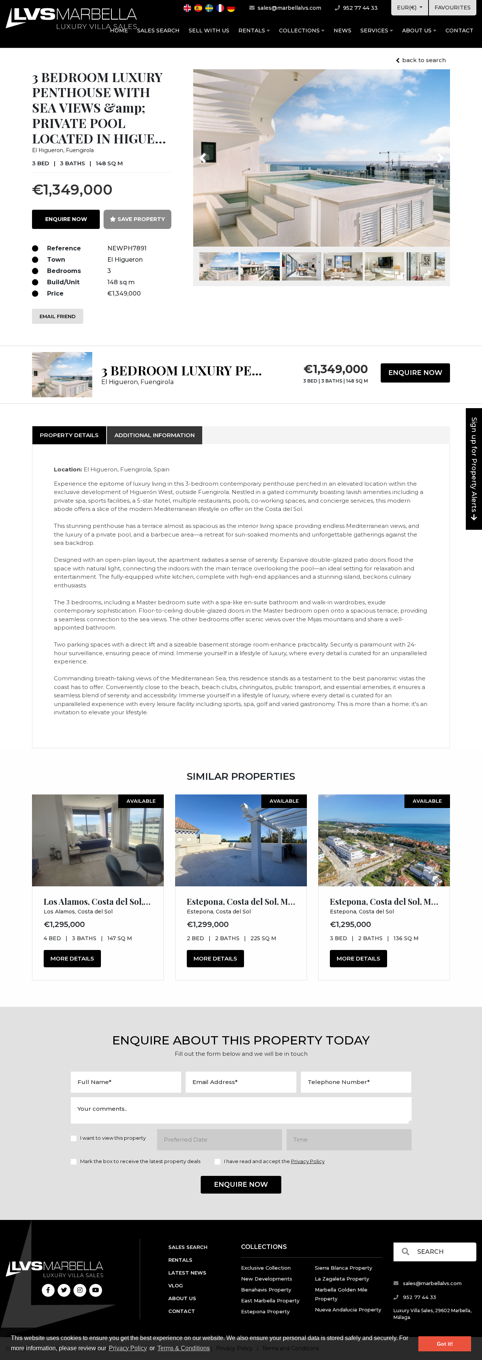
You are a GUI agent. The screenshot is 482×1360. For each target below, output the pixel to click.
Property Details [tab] (69, 435)
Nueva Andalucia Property (348, 1310)
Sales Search (158, 30)
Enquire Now (415, 373)
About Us (417, 30)
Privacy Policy (128, 1348)
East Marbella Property (270, 1300)
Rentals (252, 30)
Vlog (175, 1285)
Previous (216, 153)
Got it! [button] (445, 1344)
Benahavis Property (266, 1290)
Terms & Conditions (183, 1348)
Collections (300, 30)
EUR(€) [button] (407, 7)
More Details (72, 958)
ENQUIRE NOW (66, 219)
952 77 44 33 (360, 8)
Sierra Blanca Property (343, 1268)
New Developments (266, 1279)
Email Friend (58, 316)
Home (119, 30)
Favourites (453, 7)
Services (375, 30)
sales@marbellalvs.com (288, 8)
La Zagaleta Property (342, 1279)
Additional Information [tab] (154, 435)
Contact (459, 30)
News (342, 30)
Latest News (187, 1273)
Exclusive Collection (266, 1268)
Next (431, 153)
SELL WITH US (209, 30)
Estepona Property (265, 1311)
